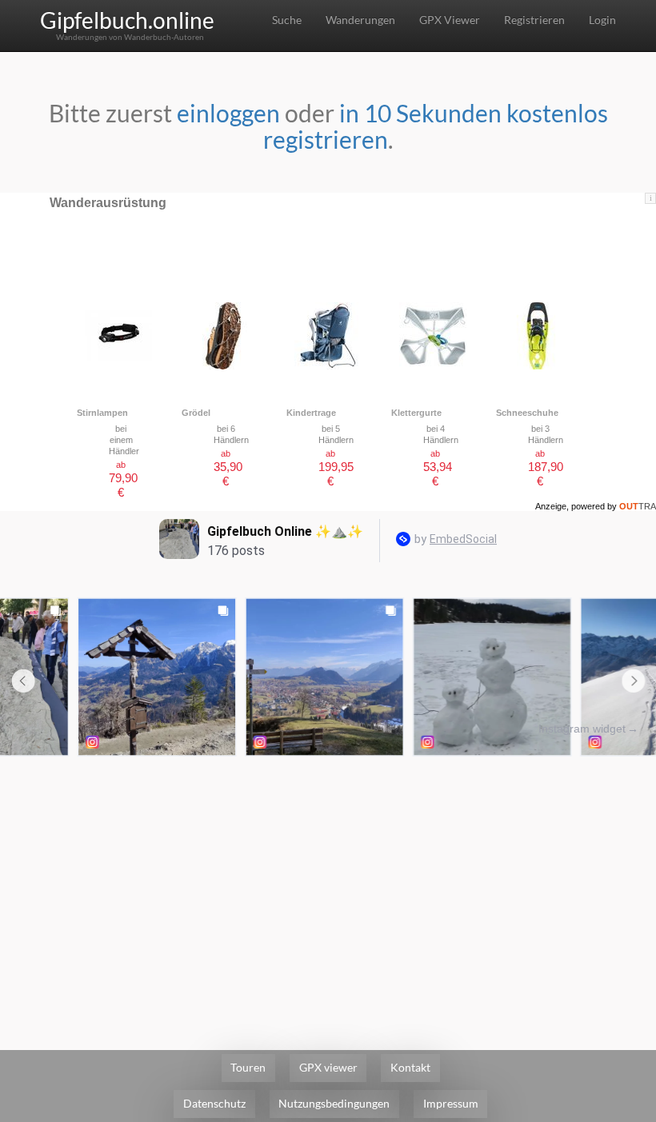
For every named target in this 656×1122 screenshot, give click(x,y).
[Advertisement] (328, 880)
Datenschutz (214, 1103)
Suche (287, 19)
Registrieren (534, 19)
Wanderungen (360, 19)
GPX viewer (328, 1067)
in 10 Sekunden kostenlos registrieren (435, 126)
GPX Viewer (449, 19)
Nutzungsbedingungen (334, 1103)
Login (602, 19)
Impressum (450, 1103)
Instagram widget (582, 728)
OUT (637, 506)
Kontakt (410, 1067)
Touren (248, 1067)
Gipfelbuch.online (127, 20)
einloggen (228, 112)
